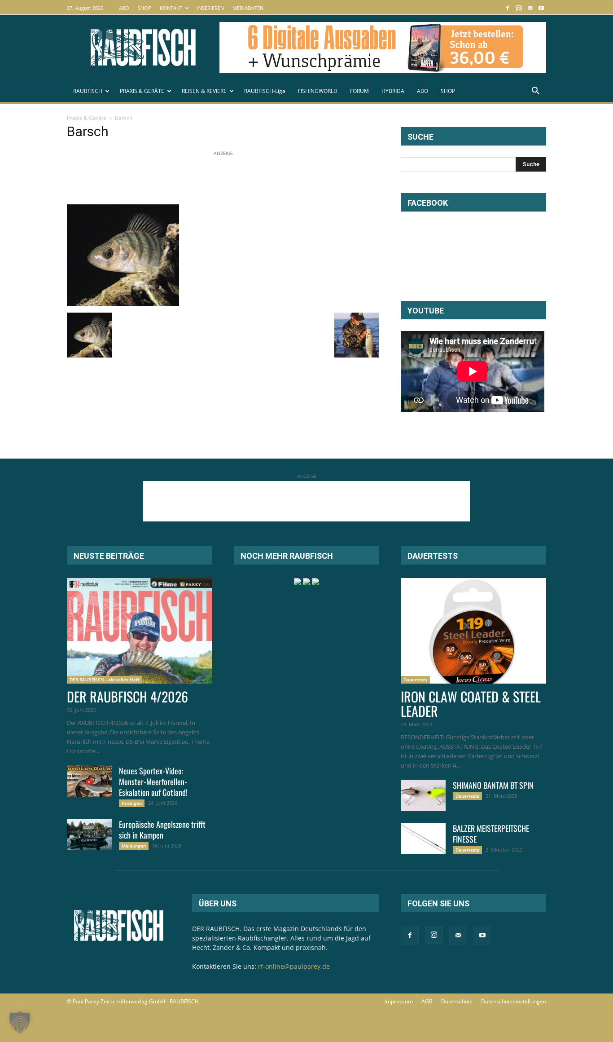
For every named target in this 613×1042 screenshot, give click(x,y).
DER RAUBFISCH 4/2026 (127, 696)
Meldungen (134, 846)
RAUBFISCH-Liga (264, 91)
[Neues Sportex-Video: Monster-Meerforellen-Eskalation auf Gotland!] (89, 781)
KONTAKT (171, 7)
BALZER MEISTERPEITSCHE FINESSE (491, 833)
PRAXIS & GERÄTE (142, 91)
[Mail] (530, 8)
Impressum (399, 1001)
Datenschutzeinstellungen (513, 1001)
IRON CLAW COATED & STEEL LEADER (471, 703)
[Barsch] (123, 303)
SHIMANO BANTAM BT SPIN (493, 785)
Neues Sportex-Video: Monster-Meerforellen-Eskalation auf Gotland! (153, 781)
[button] (535, 92)
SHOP (144, 7)
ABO (124, 7)
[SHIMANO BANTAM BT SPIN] (423, 795)
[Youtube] (541, 8)
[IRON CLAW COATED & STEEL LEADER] (473, 631)
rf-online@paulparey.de (294, 966)
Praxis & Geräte (86, 118)
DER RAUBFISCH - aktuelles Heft (105, 679)
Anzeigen (132, 803)
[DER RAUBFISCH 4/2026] (139, 631)
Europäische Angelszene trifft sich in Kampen (162, 829)
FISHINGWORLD (317, 91)
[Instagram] (519, 8)
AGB (427, 1001)
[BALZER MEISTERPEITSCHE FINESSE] (423, 838)
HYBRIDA (392, 91)
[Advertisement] (230, 178)
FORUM (359, 91)
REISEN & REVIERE (204, 91)
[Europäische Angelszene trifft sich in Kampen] (89, 834)
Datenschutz (457, 1001)
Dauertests (415, 679)
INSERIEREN (210, 7)
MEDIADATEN (247, 7)
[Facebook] (507, 8)
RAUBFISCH (87, 91)
